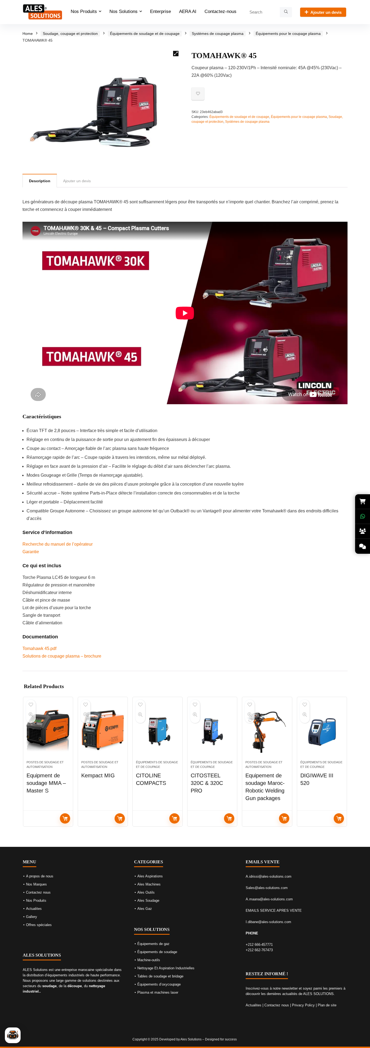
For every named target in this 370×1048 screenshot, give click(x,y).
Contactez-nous (220, 11)
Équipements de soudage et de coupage (145, 33)
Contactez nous (38, 892)
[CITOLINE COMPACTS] (157, 731)
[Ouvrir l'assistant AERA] (13, 1035)
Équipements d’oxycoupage (159, 984)
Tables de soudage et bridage (160, 976)
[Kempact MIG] (102, 731)
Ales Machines (149, 884)
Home (27, 33)
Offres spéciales (39, 925)
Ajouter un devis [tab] (77, 181)
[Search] (286, 12)
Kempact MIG (98, 775)
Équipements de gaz (153, 944)
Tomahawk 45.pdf (39, 648)
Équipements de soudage (157, 952)
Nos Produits (84, 11)
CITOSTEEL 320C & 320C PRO (207, 783)
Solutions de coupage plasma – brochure (61, 656)
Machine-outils (148, 960)
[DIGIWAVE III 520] (321, 731)
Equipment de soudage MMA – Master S (46, 783)
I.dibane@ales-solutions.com (268, 922)
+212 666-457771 (259, 945)
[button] (175, 53)
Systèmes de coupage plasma (218, 33)
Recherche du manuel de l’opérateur (57, 544)
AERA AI (187, 11)
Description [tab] (39, 181)
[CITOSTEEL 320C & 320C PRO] (212, 731)
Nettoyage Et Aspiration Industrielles (165, 968)
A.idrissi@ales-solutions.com (268, 876)
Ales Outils (146, 892)
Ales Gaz (144, 909)
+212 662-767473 (259, 950)
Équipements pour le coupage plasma (288, 33)
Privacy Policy (303, 1005)
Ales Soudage (148, 900)
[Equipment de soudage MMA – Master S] (48, 731)
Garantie (30, 551)
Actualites (34, 909)
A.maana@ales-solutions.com (269, 899)
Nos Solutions (123, 11)
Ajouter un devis (326, 12)
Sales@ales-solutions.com (267, 888)
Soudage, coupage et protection (70, 33)
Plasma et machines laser (157, 992)
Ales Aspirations (150, 876)
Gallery (31, 917)
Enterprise (160, 11)
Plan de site (327, 1005)
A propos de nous (39, 876)
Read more (65, 818)
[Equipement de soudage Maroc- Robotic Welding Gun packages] (266, 731)
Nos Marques (36, 884)
